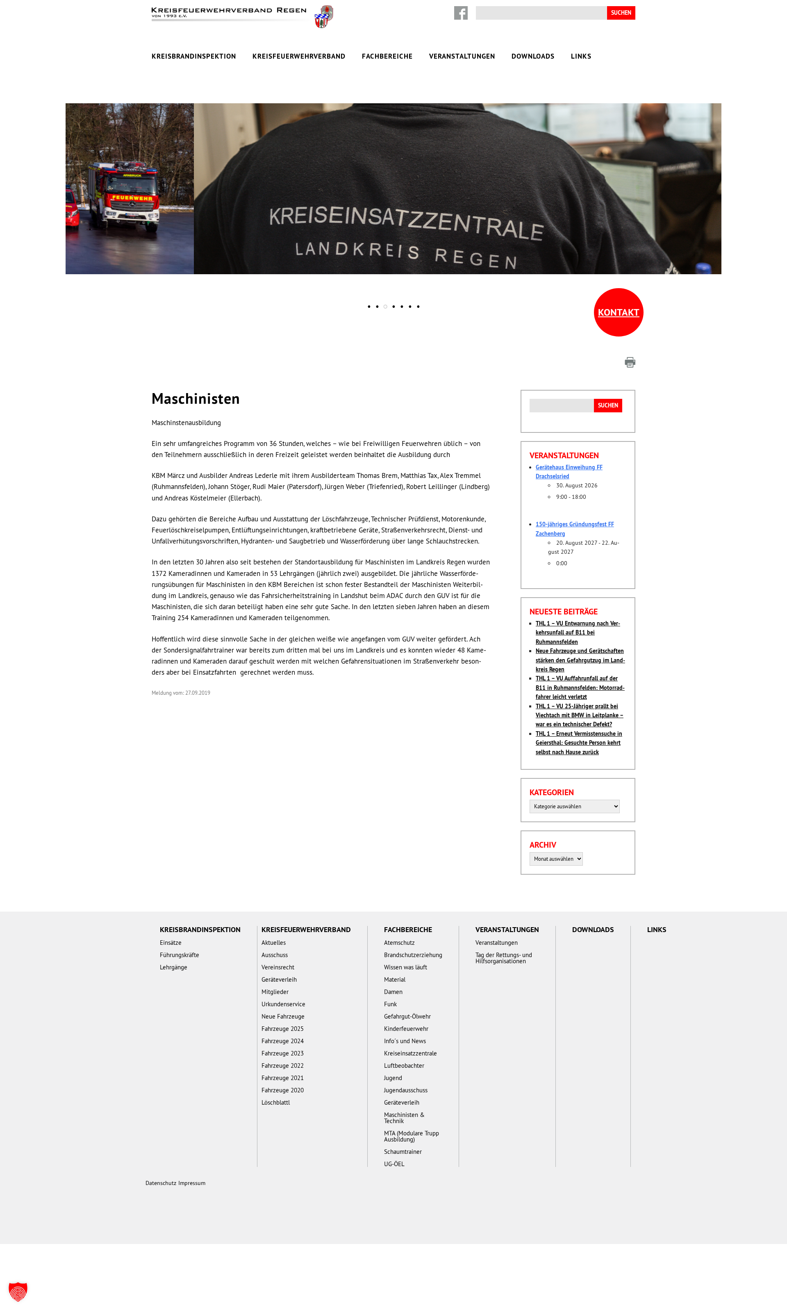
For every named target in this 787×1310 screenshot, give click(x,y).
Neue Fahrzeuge (283, 1016)
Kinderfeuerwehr (406, 1029)
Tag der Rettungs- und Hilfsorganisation (392, 213)
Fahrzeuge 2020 (283, 1090)
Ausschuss (275, 955)
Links (581, 56)
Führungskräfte (179, 955)
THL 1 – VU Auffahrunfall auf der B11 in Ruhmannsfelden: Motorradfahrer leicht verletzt (580, 687)
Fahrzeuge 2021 (283, 1078)
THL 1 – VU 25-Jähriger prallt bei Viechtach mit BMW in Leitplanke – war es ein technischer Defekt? (579, 715)
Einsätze (301, 176)
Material (394, 979)
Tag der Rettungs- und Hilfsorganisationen (503, 958)
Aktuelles (386, 176)
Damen (393, 992)
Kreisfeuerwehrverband (299, 56)
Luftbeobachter (404, 1065)
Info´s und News (405, 1041)
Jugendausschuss (406, 1090)
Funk (390, 1004)
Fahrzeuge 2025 (283, 1029)
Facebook (461, 13)
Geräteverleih (279, 979)
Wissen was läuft (405, 967)
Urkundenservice (476, 176)
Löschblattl (276, 1102)
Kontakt (618, 312)
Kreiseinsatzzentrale (410, 1053)
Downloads (533, 56)
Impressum (191, 1183)
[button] (18, 1292)
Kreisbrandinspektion (194, 56)
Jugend (393, 1078)
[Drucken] (630, 362)
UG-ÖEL (394, 1164)
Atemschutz (399, 942)
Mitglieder (275, 992)
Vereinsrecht (278, 967)
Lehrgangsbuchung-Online (392, 195)
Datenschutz (161, 1183)
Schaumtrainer (403, 1151)
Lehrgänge (173, 967)
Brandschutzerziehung (413, 955)
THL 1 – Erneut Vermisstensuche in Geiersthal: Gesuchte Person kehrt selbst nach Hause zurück (579, 743)
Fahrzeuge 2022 (283, 1065)
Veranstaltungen (462, 56)
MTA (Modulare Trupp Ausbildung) (411, 1136)
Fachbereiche (387, 56)
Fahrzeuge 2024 (283, 1041)
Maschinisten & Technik (404, 1118)
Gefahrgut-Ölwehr (407, 1016)
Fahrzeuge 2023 (283, 1053)
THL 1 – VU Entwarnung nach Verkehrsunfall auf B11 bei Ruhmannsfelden (578, 633)
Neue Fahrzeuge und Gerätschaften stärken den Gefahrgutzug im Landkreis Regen (580, 660)
